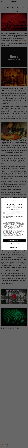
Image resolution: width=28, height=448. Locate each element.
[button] (14, 220)
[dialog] (14, 224)
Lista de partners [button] (12, 228)
